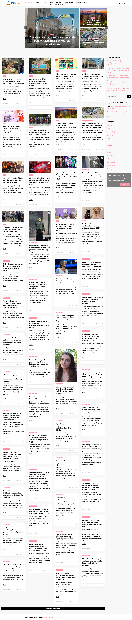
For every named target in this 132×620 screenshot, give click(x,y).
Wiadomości (95, 38)
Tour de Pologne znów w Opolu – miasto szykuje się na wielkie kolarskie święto (39, 132)
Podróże (109, 145)
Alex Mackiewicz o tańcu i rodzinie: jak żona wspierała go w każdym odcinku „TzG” (39, 511)
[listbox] (66, 28)
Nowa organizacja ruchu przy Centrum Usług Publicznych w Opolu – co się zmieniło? (93, 43)
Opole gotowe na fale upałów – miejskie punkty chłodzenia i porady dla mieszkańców (52, 40)
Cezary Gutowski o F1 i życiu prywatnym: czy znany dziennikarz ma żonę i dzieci (92, 264)
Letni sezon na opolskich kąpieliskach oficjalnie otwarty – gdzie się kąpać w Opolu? (118, 70)
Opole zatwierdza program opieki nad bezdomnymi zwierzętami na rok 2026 (91, 226)
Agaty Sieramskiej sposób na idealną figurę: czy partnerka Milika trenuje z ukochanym (92, 375)
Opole (37, 2)
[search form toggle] (124, 3)
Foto (49, 4)
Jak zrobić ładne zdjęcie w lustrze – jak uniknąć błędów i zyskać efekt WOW (118, 114)
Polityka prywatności (48, 617)
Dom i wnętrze (111, 125)
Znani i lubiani (59, 4)
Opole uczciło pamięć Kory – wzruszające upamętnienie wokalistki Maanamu (13, 229)
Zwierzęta (110, 169)
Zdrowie (58, 2)
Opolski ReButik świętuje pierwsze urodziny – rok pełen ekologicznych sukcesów (13, 81)
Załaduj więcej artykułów (53, 608)
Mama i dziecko (111, 135)
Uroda (51, 2)
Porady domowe (68, 2)
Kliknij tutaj (124, 184)
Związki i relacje (81, 2)
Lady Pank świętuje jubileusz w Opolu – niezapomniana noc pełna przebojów (13, 180)
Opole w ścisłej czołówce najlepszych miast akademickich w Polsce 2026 (93, 22)
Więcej (4, 98)
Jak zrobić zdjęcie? (112, 132)
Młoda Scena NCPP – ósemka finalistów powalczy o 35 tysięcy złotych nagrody (66, 76)
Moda (45, 2)
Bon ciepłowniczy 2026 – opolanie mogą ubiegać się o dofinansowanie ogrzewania (92, 175)
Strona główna (28, 2)
